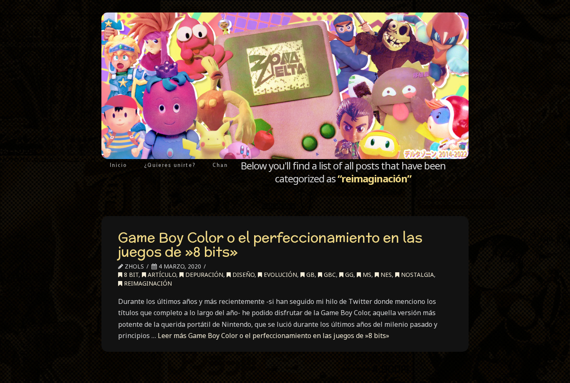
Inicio (118, 165)
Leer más (273, 335)
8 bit (130, 275)
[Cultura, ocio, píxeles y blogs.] (285, 85)
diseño (243, 275)
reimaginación (147, 283)
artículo (161, 275)
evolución (279, 275)
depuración (203, 275)
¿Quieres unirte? (170, 165)
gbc (329, 275)
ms (366, 275)
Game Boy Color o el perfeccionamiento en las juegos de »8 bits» (270, 244)
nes (385, 275)
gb (310, 275)
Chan (220, 165)
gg (348, 275)
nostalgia (416, 275)
